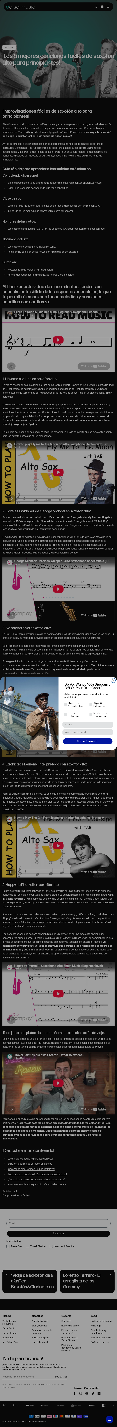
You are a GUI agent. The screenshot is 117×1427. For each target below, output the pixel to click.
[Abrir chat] (109, 1419)
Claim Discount (88, 741)
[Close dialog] (113, 680)
